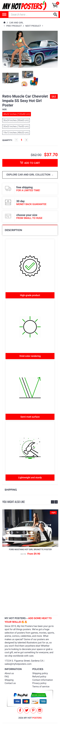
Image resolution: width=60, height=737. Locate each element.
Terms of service (40, 686)
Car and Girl (16, 23)
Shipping (9, 680)
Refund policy (39, 676)
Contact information (42, 680)
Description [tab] (13, 230)
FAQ (7, 676)
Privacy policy (39, 683)
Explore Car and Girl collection (28, 174)
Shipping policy (40, 673)
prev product (14, 26)
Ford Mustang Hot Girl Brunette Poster (30, 549)
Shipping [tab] (11, 489)
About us (9, 673)
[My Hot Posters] (24, 5)
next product (33, 26)
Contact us (10, 683)
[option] (10, 78)
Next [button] (56, 502)
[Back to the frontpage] (4, 23)
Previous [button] (52, 502)
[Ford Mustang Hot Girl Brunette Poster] (30, 528)
